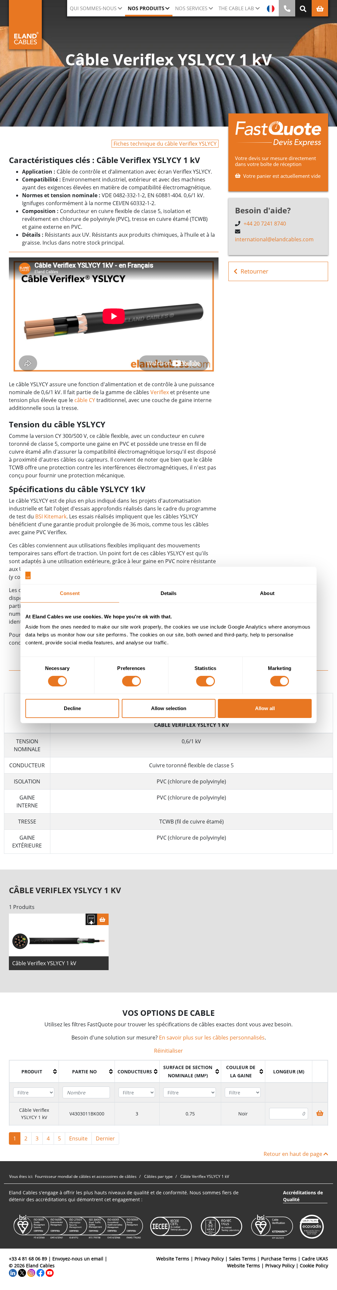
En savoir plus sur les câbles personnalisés (212, 1037)
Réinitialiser (168, 1050)
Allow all (265, 708)
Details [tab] (169, 593)
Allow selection (168, 708)
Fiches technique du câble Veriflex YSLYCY (165, 143)
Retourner (254, 271)
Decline (72, 708)
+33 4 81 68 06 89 (28, 1258)
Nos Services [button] (191, 8)
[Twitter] (22, 1272)
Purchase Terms (279, 1258)
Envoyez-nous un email (77, 1258)
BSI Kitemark (50, 516)
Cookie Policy (314, 1265)
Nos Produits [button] (146, 8)
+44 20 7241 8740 (265, 223)
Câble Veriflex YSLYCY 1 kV (44, 963)
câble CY (84, 400)
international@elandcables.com (274, 239)
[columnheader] (34, 1072)
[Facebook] (40, 1272)
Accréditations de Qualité (303, 1196)
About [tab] (267, 593)
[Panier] (103, 919)
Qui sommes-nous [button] (93, 8)
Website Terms (172, 1258)
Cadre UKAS (315, 1258)
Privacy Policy (209, 1258)
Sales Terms (242, 1258)
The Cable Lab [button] (236, 8)
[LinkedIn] (13, 1272)
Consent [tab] (70, 593)
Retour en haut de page (294, 1154)
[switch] (131, 681)
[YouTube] (50, 1272)
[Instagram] (31, 1272)
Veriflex (159, 392)
